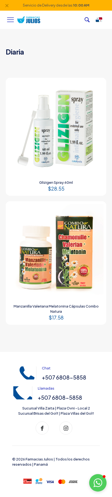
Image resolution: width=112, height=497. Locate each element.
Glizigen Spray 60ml (56, 182)
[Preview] (97, 94)
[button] (98, 483)
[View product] (97, 86)
